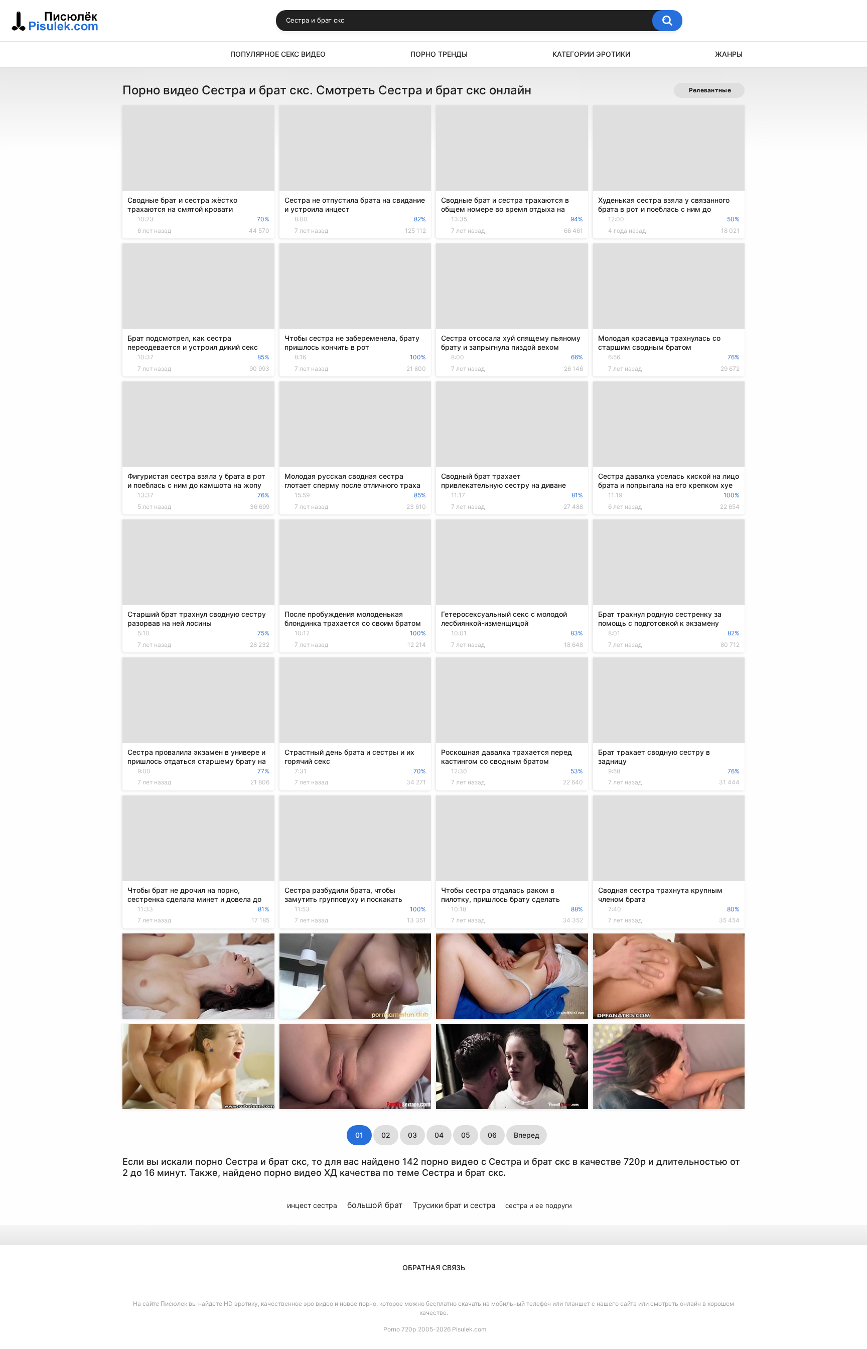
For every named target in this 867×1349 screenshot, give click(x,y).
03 (412, 1135)
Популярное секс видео (278, 54)
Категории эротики (591, 54)
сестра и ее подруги (538, 1205)
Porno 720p (399, 1329)
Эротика (135, 54)
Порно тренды (439, 54)
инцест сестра (312, 1205)
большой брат (375, 1205)
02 (385, 1135)
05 (465, 1135)
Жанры (729, 54)
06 (492, 1135)
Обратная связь (433, 1267)
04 (439, 1135)
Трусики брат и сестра (454, 1205)
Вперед (526, 1135)
